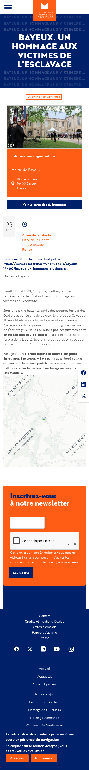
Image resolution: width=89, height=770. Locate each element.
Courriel (16, 513)
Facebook (83, 373)
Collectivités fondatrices (44, 725)
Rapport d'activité (44, 632)
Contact (44, 615)
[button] (44, 419)
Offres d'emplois (44, 626)
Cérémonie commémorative (44, 97)
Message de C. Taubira (44, 710)
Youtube (57, 649)
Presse (44, 637)
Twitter (83, 396)
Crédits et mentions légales (44, 621)
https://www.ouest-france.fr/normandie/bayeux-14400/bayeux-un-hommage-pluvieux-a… (40, 266)
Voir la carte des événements (44, 204)
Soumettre (21, 572)
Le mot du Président (44, 702)
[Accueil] (44, 10)
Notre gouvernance (44, 717)
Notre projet (44, 694)
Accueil (44, 668)
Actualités (44, 676)
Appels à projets (44, 684)
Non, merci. (43, 758)
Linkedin (83, 385)
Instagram (71, 649)
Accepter (17, 758)
